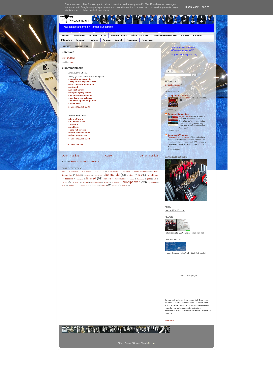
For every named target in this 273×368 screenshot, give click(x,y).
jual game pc (74, 103)
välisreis (115, 185)
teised (64, 185)
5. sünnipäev (73, 171)
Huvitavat (93, 40)
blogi (96, 171)
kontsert (130, 175)
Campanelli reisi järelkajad (179, 137)
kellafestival (88, 175)
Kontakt (185, 35)
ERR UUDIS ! (68, 58)
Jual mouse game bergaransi (82, 101)
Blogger (151, 343)
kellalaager (98, 175)
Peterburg (140, 179)
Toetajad (80, 40)
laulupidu (80, 179)
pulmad (75, 182)
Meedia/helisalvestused (165, 35)
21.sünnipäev (184, 98)
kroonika (69, 179)
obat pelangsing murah (79, 93)
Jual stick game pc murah (80, 95)
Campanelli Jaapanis (178, 95)
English (118, 40)
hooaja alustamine (141, 172)
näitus (132, 179)
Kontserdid (79, 35)
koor (140, 175)
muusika (107, 179)
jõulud (78, 175)
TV (77, 185)
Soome (106, 182)
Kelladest (197, 35)
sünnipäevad (131, 182)
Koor (103, 35)
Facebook (169, 320)
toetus (71, 185)
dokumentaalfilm (113, 171)
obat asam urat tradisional (81, 84)
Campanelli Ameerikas (178, 114)
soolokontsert (96, 182)
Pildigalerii (66, 40)
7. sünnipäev (86, 171)
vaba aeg (85, 185)
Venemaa (95, 185)
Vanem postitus (149, 155)
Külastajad (132, 40)
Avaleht (65, 35)
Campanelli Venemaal (178, 135)
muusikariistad (120, 179)
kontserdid (112, 174)
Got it (205, 7)
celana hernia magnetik (79, 79)
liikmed (91, 178)
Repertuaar (147, 40)
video (104, 185)
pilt (155, 179)
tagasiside (152, 183)
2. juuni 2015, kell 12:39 (79, 107)
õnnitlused (124, 185)
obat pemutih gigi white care (82, 82)
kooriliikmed (153, 175)
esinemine (126, 171)
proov (65, 182)
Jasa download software (80, 98)
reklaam (84, 183)
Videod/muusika (119, 35)
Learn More (192, 7)
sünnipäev (115, 182)
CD (103, 172)
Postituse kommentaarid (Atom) (85, 161)
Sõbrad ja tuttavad (140, 35)
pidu (149, 179)
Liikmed (93, 35)
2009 (63, 171)
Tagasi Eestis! (185, 116)
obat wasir (73, 87)
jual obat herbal (76, 90)
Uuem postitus (70, 155)
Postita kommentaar (75, 144)
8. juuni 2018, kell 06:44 (79, 139)
